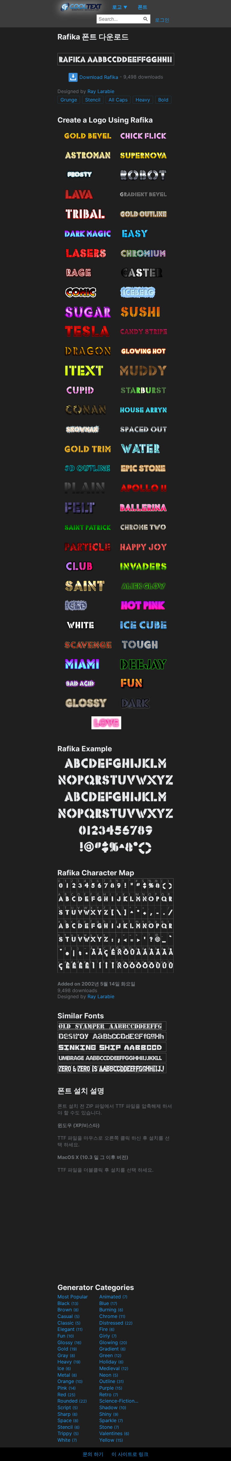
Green (110, 1355)
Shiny (109, 1414)
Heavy (143, 100)
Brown (68, 1310)
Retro (108, 1394)
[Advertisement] (29, 122)
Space (68, 1420)
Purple (110, 1388)
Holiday (111, 1362)
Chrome (112, 1316)
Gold (67, 1349)
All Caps (118, 100)
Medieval (113, 1368)
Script (67, 1407)
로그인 (162, 20)
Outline (111, 1381)
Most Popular (72, 1297)
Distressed (116, 1323)
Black (68, 1303)
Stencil (92, 100)
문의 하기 (93, 1454)
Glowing (113, 1342)
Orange (70, 1381)
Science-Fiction (119, 1401)
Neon (108, 1375)
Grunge (68, 100)
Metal (67, 1375)
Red (66, 1394)
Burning (111, 1310)
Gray (66, 1355)
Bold (163, 100)
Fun (65, 1336)
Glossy (69, 1342)
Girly (108, 1336)
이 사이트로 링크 (130, 1454)
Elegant (70, 1329)
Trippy (68, 1433)
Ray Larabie (101, 91)
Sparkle (111, 1420)
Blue (108, 1303)
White (67, 1440)
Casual (68, 1316)
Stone (109, 1427)
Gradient (112, 1349)
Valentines (114, 1433)
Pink (66, 1388)
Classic (69, 1323)
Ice (64, 1368)
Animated (113, 1297)
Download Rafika (98, 77)
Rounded (72, 1401)
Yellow (111, 1440)
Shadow (112, 1407)
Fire (107, 1329)
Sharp (67, 1414)
